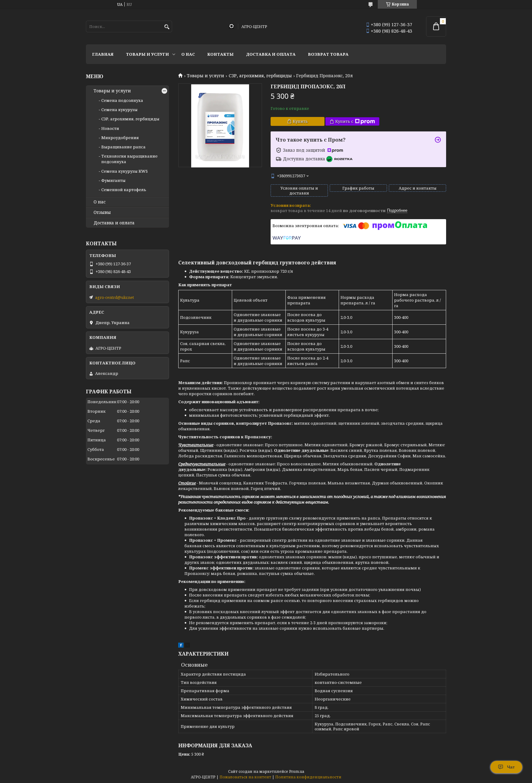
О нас (188, 54)
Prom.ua (296, 771)
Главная (103, 54)
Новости (110, 128)
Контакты (220, 54)
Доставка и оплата (271, 54)
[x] (187, 646)
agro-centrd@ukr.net (114, 297)
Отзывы (102, 212)
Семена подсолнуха (122, 100)
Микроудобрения (120, 137)
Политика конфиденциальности (308, 777)
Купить (300, 121)
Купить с (344, 121)
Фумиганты (113, 180)
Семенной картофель (123, 189)
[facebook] (180, 646)
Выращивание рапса (123, 147)
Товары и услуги (147, 54)
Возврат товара (328, 54)
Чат (511, 767)
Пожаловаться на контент (245, 777)
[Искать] (166, 27)
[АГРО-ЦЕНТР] (231, 27)
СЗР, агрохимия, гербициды (260, 75)
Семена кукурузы (119, 109)
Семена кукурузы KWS (124, 171)
